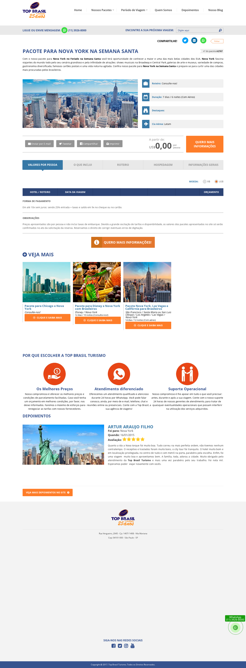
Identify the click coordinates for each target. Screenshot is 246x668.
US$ (221, 181)
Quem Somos (163, 10)
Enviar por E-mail (41, 143)
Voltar (217, 41)
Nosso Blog (215, 10)
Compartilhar (90, 143)
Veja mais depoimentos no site (46, 492)
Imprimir (114, 143)
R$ (208, 181)
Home (78, 10)
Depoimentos (190, 10)
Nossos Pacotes (101, 10)
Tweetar (66, 143)
